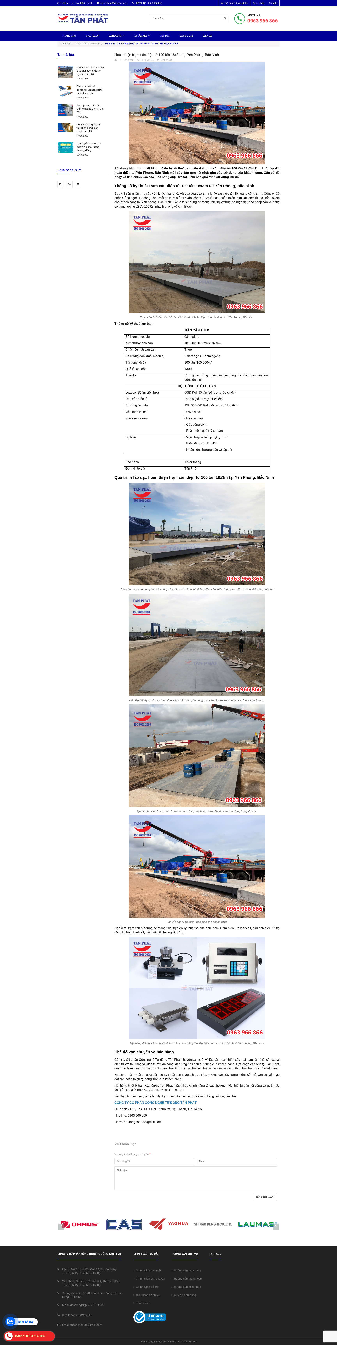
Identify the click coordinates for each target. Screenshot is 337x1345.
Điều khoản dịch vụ (147, 1295)
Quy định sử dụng (184, 1295)
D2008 (189, 399)
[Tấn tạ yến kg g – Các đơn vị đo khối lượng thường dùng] (65, 147)
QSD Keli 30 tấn (195, 392)
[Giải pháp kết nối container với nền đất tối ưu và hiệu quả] (65, 91)
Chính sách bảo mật (147, 1270)
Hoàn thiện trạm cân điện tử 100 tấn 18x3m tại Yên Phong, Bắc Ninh (166, 55)
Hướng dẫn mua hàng (186, 1270)
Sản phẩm (115, 35)
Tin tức (165, 35)
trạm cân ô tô (256, 1059)
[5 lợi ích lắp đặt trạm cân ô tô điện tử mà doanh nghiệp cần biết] (65, 72)
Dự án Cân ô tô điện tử (88, 43)
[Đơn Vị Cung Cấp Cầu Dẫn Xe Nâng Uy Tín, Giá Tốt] (65, 110)
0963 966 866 (262, 20)
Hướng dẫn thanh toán (187, 1278)
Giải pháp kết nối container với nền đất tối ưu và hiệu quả (90, 90)
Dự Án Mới (140, 35)
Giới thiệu (92, 35)
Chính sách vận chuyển (149, 1278)
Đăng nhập (258, 3)
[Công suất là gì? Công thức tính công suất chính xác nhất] (65, 127)
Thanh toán (142, 1303)
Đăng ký (273, 3)
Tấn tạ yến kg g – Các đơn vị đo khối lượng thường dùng (89, 147)
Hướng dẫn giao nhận (186, 1287)
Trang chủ (69, 35)
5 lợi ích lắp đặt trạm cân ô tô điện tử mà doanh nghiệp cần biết (90, 71)
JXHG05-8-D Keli (196, 405)
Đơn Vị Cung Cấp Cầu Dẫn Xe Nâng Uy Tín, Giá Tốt (90, 109)
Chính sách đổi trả (146, 1287)
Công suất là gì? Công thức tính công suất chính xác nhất (89, 128)
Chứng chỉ (186, 35)
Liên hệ (207, 35)
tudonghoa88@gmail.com (114, 3)
